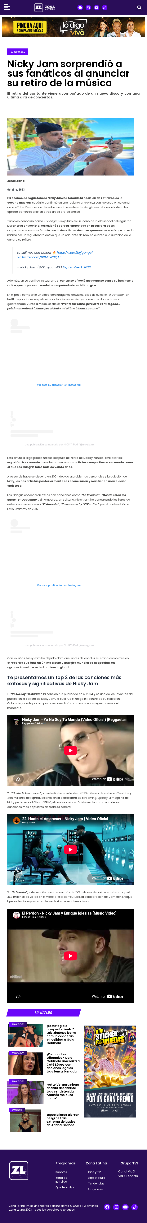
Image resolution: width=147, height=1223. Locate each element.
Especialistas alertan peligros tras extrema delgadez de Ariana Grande (63, 1120)
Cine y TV (94, 1172)
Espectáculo (18, 1024)
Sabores (61, 1172)
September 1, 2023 (77, 267)
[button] (139, 7)
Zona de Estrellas (61, 1180)
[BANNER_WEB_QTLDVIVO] (73, 27)
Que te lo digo (65, 1187)
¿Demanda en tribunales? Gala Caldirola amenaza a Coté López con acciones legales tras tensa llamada (63, 1063)
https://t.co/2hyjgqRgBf (75, 252)
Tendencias (18, 52)
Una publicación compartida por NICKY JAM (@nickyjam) (59, 444)
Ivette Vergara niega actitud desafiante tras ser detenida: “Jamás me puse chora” (63, 1091)
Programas (66, 1163)
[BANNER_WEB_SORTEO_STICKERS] (110, 1071)
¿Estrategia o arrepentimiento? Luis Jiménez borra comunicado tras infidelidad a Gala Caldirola (61, 1034)
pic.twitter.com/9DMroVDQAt (39, 257)
